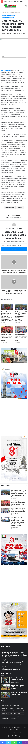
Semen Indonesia (15, 716)
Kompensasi (10, 207)
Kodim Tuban (14, 710)
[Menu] (2, 6)
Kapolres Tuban (20, 708)
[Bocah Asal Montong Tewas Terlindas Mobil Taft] (5, 695)
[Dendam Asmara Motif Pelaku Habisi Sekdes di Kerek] (5, 680)
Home (4, 12)
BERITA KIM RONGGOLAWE (13, 12)
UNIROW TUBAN (5, 718)
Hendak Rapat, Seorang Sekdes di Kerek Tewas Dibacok (17, 686)
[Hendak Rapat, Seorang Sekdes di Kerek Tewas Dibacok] (5, 687)
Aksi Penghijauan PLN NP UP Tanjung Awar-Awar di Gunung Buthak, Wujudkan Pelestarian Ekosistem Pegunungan (21, 316)
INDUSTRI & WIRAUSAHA (7, 17)
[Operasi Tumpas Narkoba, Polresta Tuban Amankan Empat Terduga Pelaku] (7, 329)
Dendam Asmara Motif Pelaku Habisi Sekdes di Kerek (17, 679)
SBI (8, 716)
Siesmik (20, 207)
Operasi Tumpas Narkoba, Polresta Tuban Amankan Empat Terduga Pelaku (6, 337)
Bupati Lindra (16, 705)
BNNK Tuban (5, 705)
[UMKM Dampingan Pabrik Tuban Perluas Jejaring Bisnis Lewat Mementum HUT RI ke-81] (21, 329)
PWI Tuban (20, 713)
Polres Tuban (5, 713)
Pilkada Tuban (23, 710)
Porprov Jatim (13, 713)
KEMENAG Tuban (6, 710)
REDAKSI (19, 732)
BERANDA (9, 732)
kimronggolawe (6, 33)
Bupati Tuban (5, 708)
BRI (10, 705)
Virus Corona (14, 718)
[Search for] (26, 6)
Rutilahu (4, 716)
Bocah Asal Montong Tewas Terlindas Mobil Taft (19, 693)
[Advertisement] (14, 417)
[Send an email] (10, 33)
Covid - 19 (12, 708)
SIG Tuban (23, 716)
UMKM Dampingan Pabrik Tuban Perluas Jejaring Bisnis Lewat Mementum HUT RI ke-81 (21, 337)
